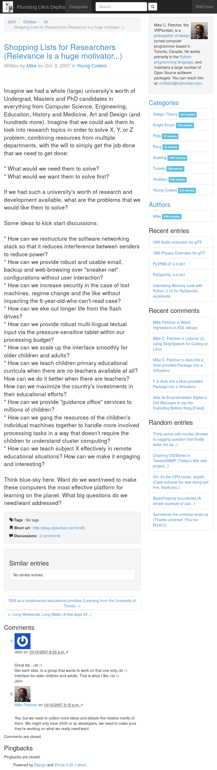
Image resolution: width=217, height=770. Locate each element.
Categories (78, 6)
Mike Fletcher (26, 704)
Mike (31, 65)
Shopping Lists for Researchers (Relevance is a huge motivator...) (63, 51)
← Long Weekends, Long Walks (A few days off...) (50, 614)
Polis (165, 135)
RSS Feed (204, 6)
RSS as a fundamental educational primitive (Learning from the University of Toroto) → (72, 603)
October (30, 21)
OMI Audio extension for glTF (177, 242)
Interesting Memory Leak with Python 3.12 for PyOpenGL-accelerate (177, 291)
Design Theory (174, 114)
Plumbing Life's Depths (41, 6)
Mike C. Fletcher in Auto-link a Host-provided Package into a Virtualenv (178, 365)
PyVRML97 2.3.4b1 (169, 263)
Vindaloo (169, 179)
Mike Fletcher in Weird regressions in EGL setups (175, 325)
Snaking (169, 157)
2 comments (50, 535)
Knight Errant (172, 124)
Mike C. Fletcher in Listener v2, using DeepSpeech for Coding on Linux (181, 344)
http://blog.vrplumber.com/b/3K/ (59, 527)
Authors (159, 204)
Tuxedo (168, 168)
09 (46, 21)
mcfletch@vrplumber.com (180, 83)
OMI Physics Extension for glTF (179, 253)
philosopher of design (172, 35)
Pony (165, 146)
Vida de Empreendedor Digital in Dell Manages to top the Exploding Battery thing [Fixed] (180, 403)
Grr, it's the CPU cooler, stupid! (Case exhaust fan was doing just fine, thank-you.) (181, 482)
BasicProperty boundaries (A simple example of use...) (177, 500)
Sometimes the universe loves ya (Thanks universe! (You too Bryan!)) (180, 519)
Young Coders (92, 65)
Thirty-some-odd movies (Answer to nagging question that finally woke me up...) (181, 439)
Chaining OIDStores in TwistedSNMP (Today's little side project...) (180, 460)
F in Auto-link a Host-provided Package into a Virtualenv (178, 384)
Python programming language (173, 59)
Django (40, 764)
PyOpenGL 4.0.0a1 (169, 274)
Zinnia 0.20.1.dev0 (70, 764)
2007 (12, 21)
